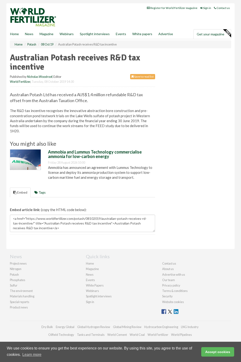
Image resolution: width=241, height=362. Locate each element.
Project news (18, 263)
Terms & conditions (175, 291)
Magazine (46, 34)
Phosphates (17, 280)
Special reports (19, 302)
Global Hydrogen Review (93, 327)
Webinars (67, 34)
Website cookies (173, 302)
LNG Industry (190, 327)
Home (14, 34)
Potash (14, 274)
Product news (19, 307)
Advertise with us (173, 274)
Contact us (223, 7)
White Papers (95, 285)
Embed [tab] (21, 192)
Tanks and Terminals (90, 335)
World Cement (117, 335)
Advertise (165, 34)
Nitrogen (15, 269)
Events (121, 34)
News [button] (29, 34)
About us (168, 269)
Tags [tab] (42, 192)
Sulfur (13, 285)
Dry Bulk (47, 327)
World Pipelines (181, 335)
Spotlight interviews (95, 34)
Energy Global (65, 327)
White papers (142, 34)
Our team (168, 280)
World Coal (137, 335)
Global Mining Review (127, 327)
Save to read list (144, 76)
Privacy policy (171, 285)
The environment (21, 291)
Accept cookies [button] (217, 352)
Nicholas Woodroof (39, 77)
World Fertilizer (20, 81)
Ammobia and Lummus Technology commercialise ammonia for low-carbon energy (95, 154)
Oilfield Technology (61, 335)
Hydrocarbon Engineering (161, 327)
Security (167, 296)
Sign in (207, 7)
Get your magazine (210, 34)
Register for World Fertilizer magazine (173, 7)
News (89, 274)
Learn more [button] (31, 355)
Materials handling (22, 296)
